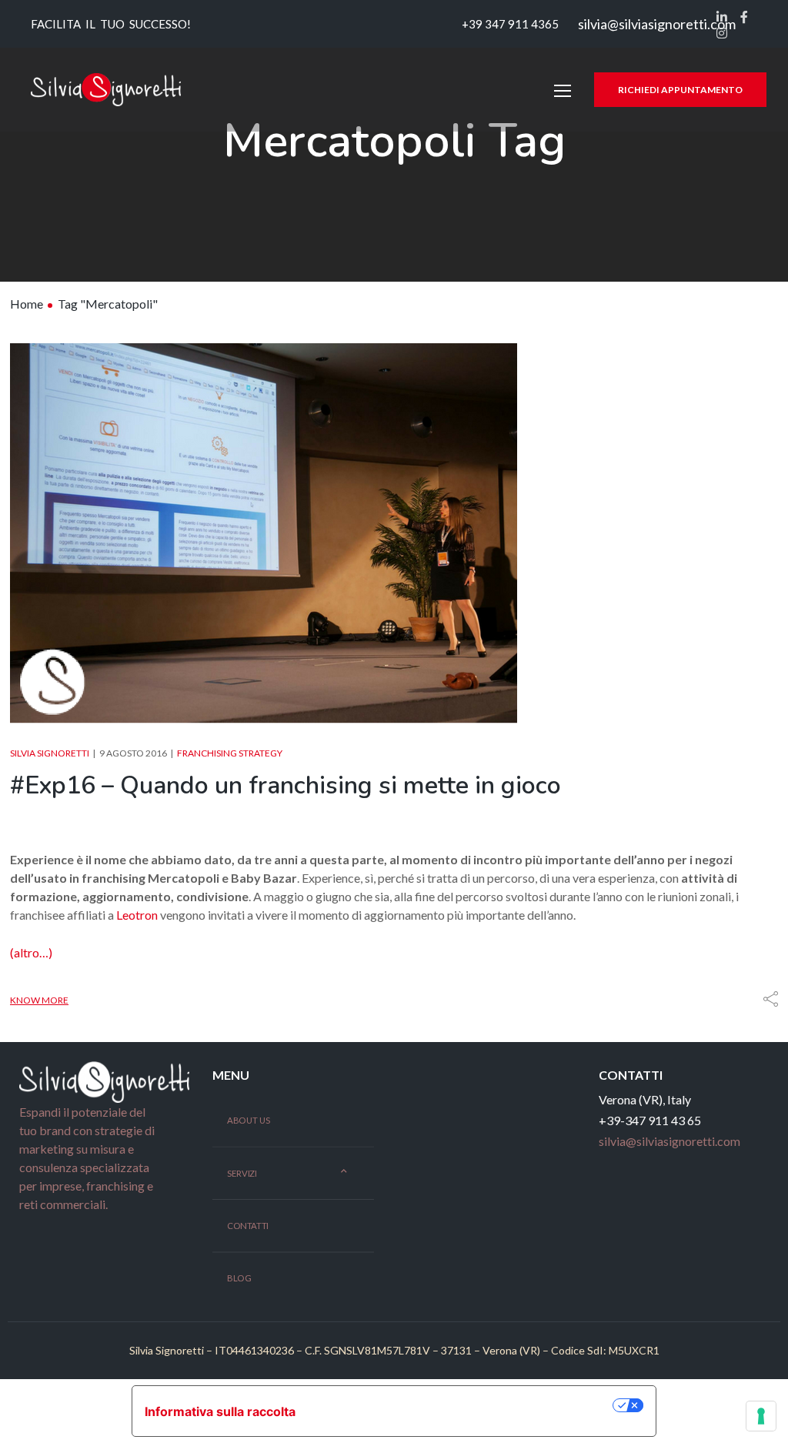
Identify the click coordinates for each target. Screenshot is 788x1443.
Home (26, 303)
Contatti (248, 1226)
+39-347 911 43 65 (650, 1120)
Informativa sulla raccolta (220, 1411)
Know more (39, 1000)
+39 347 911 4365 (509, 24)
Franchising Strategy (229, 753)
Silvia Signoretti (49, 753)
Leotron (138, 914)
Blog (239, 1278)
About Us (248, 1120)
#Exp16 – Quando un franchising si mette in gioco (285, 785)
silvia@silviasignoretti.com (657, 23)
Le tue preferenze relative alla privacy (462, 1405)
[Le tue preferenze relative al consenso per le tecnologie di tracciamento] (761, 1416)
